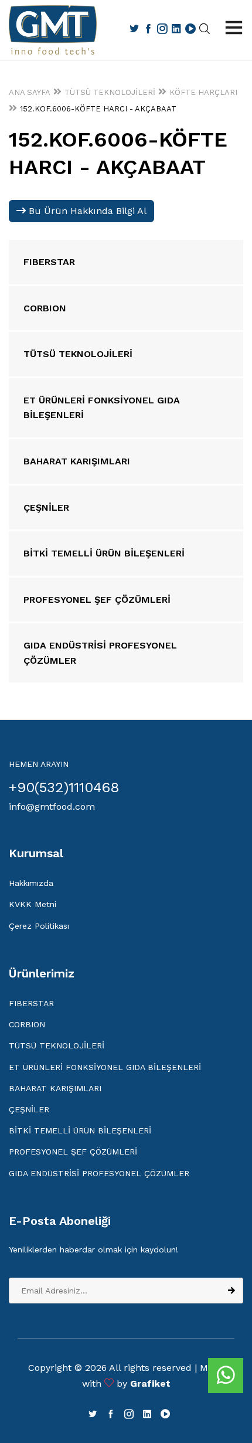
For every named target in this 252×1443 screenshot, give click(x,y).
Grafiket (150, 1383)
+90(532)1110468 (64, 787)
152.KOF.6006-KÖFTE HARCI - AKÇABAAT (98, 108)
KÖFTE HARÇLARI (203, 92)
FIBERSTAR (31, 1003)
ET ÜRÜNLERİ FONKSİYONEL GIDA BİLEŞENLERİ (105, 1067)
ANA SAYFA (29, 92)
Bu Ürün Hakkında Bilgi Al (86, 210)
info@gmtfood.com (52, 806)
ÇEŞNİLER (29, 1109)
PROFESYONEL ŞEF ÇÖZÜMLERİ (73, 1151)
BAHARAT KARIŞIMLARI (55, 1088)
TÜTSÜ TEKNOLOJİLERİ (109, 92)
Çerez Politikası (39, 926)
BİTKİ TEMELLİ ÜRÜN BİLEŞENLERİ (80, 1130)
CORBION (27, 1024)
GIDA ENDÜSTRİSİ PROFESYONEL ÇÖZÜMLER (99, 1173)
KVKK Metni (32, 904)
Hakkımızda (31, 883)
